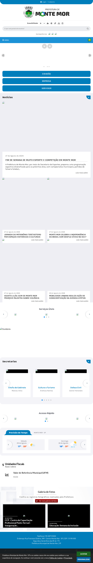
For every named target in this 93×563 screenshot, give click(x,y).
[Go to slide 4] (49, 66)
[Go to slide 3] (47, 66)
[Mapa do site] (58, 23)
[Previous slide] (3, 55)
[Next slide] (89, 55)
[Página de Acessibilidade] (62, 23)
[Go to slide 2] (45, 66)
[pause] (49, 46)
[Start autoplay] (44, 46)
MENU (6, 40)
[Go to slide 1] (43, 66)
